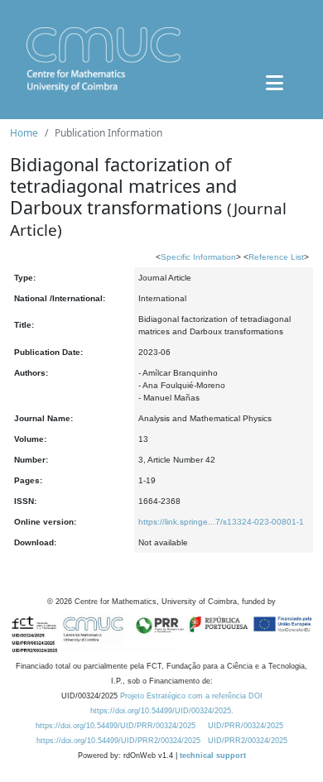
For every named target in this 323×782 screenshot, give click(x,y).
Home (24, 133)
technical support (213, 755)
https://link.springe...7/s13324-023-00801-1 (221, 521)
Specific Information (198, 256)
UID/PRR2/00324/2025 (247, 740)
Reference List (276, 256)
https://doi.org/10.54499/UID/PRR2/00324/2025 (118, 740)
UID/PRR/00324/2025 (245, 726)
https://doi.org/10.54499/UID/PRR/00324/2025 (115, 726)
